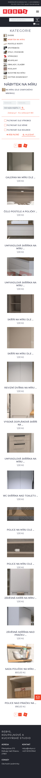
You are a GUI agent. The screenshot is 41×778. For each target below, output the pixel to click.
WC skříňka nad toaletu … (20, 495)
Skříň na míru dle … (20, 319)
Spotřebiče (13, 48)
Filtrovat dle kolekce (18, 130)
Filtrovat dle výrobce (19, 121)
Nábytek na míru (16, 39)
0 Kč (37, 24)
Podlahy (12, 69)
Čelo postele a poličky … (20, 211)
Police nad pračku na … (20, 703)
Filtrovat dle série (17, 125)
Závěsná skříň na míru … (20, 598)
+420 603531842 (34, 2)
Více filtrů (13, 135)
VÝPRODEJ (12, 56)
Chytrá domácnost (17, 77)
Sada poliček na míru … (20, 669)
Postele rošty (15, 44)
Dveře (10, 35)
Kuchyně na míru (16, 73)
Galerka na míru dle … (20, 177)
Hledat (29, 135)
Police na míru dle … (20, 530)
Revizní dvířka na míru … (20, 387)
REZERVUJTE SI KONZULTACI (17, 2)
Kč (10, 103)
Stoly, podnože (15, 52)
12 (25, 146)
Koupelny (12, 60)
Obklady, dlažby (16, 64)
